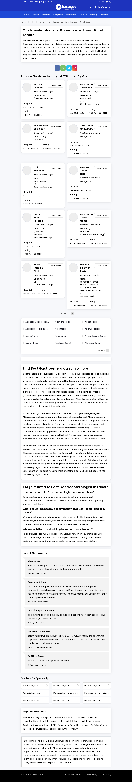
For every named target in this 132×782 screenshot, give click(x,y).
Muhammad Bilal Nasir (40, 127)
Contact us (80, 774)
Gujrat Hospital (43, 717)
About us (69, 774)
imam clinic (29, 717)
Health (35, 14)
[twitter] (110, 2)
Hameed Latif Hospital (60, 721)
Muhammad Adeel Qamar (86, 217)
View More (100, 350)
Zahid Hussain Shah (38, 268)
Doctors (46, 14)
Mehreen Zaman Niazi (85, 170)
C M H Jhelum (71, 728)
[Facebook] (57, 68)
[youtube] (106, 2)
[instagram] (74, 68)
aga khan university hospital (37, 725)
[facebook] (99, 2)
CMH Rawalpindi (61, 725)
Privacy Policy (105, 774)
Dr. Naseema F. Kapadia (86, 717)
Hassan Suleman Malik (85, 268)
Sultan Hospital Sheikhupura (86, 721)
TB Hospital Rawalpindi (34, 728)
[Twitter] (69, 68)
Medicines (71, 14)
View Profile (56, 85)
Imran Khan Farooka (38, 217)
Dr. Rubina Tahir (98, 725)
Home (25, 14)
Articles (104, 14)
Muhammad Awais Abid (86, 86)
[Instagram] (103, 2)
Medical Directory (88, 14)
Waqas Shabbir (38, 86)
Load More (64, 313)
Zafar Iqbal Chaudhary (86, 127)
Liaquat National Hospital (35, 721)
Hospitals (58, 14)
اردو (94, 8)
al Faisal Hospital (54, 728)
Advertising (92, 774)
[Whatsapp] (63, 68)
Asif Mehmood (39, 169)
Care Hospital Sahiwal (62, 717)
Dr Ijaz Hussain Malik (80, 725)
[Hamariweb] (66, 7)
